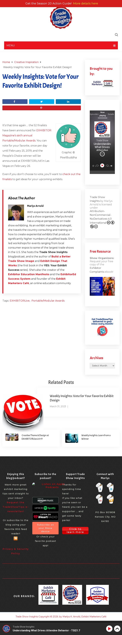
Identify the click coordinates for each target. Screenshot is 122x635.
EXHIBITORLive (20, 300)
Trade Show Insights (27, 616)
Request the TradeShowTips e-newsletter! (16, 507)
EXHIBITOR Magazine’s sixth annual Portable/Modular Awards (26, 135)
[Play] (103, 165)
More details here (85, 3)
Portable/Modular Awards (47, 300)
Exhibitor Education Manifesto (28, 274)
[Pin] (41, 108)
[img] (102, 154)
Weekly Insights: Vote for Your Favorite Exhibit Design (82, 398)
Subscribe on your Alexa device (45, 528)
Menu (11, 45)
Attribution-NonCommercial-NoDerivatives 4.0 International (101, 217)
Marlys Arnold (35, 206)
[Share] (14, 101)
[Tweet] (41, 101)
